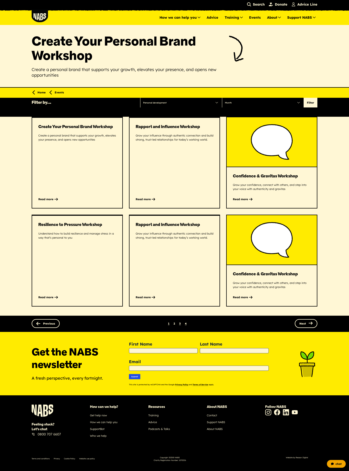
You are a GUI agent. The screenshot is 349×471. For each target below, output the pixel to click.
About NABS (215, 429)
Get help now (98, 415)
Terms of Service (200, 384)
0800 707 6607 (49, 434)
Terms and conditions (41, 458)
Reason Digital (302, 457)
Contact (212, 415)
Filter (310, 102)
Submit (134, 376)
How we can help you (178, 17)
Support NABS (299, 17)
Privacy (57, 458)
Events (255, 17)
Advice (212, 17)
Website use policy (87, 458)
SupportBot (97, 429)
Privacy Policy (181, 384)
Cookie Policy (69, 458)
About (272, 17)
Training (232, 17)
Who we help (98, 435)
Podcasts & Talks (159, 429)
